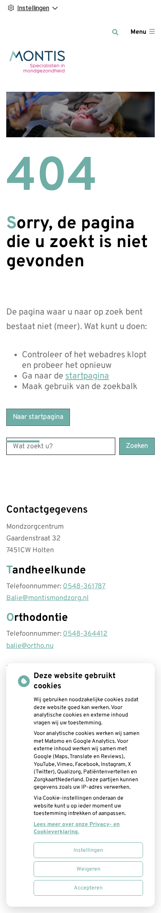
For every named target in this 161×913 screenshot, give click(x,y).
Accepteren (88, 888)
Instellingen (88, 850)
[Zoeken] (115, 32)
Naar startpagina (38, 417)
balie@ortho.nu (30, 646)
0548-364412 (85, 633)
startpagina (87, 376)
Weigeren (88, 869)
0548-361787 (84, 586)
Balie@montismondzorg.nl (47, 598)
